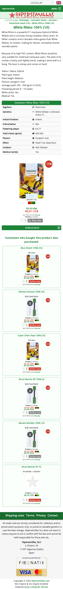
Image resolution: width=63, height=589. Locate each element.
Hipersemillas (8, 8)
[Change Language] (58, 3)
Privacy (41, 515)
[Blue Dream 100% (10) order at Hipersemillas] (33, 263)
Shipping (37, 215)
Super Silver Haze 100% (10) (31, 335)
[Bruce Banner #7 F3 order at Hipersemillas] (33, 482)
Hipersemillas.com (40, 580)
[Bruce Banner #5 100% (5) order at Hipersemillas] (33, 394)
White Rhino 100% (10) (43, 23)
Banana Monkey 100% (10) (31, 423)
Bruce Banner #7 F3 (31, 466)
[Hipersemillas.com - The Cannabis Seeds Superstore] (31, 14)
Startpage (24, 20)
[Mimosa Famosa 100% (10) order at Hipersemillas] (33, 307)
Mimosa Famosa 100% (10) (31, 291)
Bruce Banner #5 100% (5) (31, 379)
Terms (30, 515)
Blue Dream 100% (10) (31, 248)
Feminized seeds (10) (19, 23)
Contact (53, 515)
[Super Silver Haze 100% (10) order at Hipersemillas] (33, 350)
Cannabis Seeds (39, 20)
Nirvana (53, 20)
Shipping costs (14, 515)
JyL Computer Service (37, 586)
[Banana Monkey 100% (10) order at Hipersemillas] (33, 438)
